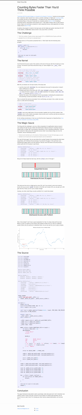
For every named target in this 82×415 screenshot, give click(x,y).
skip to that (52, 21)
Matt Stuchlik (22, 2)
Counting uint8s (59, 18)
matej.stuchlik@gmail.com (23, 408)
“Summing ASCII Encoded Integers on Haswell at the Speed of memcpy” (34, 16)
